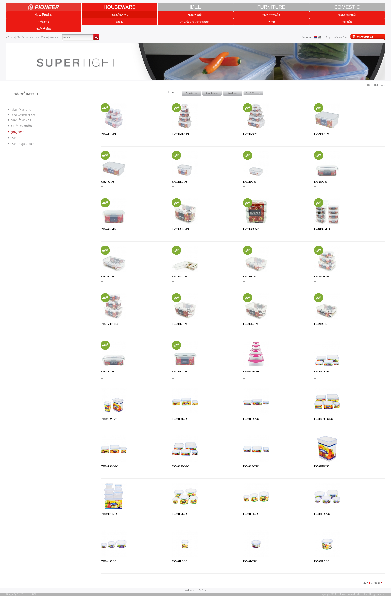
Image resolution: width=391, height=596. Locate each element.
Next (376, 582)
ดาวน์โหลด (42, 37)
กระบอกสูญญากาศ (22, 143)
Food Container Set (22, 115)
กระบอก (15, 138)
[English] (319, 37)
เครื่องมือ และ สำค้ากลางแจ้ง (195, 21)
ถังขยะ (119, 21)
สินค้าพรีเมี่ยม (43, 28)
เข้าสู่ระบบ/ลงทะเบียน (336, 37)
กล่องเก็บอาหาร (119, 14)
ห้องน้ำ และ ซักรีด (347, 14)
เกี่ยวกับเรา (22, 37)
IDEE (195, 7)
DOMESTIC (347, 7)
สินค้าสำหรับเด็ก (271, 14)
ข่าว (32, 37)
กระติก (271, 21)
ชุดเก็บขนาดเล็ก (21, 126)
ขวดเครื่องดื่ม (195, 14)
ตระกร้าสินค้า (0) (365, 37)
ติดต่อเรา (54, 37)
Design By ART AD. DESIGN (21, 594)
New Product (43, 14)
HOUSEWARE (119, 7)
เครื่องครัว (43, 21)
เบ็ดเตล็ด (347, 21)
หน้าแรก (10, 37)
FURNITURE (271, 7)
